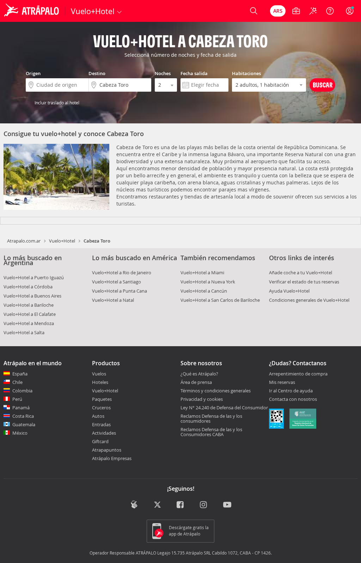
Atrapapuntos (106, 450)
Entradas (101, 424)
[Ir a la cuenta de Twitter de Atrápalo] (157, 505)
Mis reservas (282, 382)
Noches (163, 73)
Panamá (21, 407)
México (19, 433)
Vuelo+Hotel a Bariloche (29, 305)
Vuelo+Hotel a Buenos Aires (32, 296)
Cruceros (101, 407)
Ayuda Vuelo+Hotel (289, 291)
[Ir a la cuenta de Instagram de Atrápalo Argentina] (204, 505)
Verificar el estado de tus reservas (304, 282)
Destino (96, 73)
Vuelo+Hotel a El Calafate (30, 314)
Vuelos (99, 374)
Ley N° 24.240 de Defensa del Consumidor (224, 407)
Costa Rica (23, 416)
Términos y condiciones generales (215, 390)
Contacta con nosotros (293, 399)
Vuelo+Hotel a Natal (113, 300)
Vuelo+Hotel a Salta (24, 332)
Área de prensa (196, 382)
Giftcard (100, 441)
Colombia (22, 390)
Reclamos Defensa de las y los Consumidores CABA (211, 431)
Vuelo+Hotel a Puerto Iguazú (34, 277)
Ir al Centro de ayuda (291, 391)
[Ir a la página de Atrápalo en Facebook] (181, 505)
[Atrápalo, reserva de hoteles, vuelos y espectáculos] (32, 11)
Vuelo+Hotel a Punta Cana (119, 291)
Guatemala (23, 424)
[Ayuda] (330, 11)
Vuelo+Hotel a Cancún (203, 291)
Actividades (104, 433)
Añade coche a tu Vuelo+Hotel (300, 272)
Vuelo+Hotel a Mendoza (29, 323)
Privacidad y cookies (201, 399)
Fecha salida (194, 73)
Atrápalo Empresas (111, 458)
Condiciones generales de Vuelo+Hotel (309, 300)
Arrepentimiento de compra (298, 374)
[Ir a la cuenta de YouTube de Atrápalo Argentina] (227, 505)
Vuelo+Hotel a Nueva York (207, 282)
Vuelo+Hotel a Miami (202, 272)
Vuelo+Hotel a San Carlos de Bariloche (220, 300)
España (19, 374)
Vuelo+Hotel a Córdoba (28, 286)
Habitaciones (246, 73)
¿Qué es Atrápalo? (199, 374)
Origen (33, 73)
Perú (17, 399)
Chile (17, 382)
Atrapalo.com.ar (24, 241)
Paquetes (102, 399)
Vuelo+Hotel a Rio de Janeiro (121, 272)
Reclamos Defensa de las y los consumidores (211, 418)
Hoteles (100, 382)
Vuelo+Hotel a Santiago (116, 282)
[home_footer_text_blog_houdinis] (134, 504)
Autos (98, 416)
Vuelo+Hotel (62, 241)
